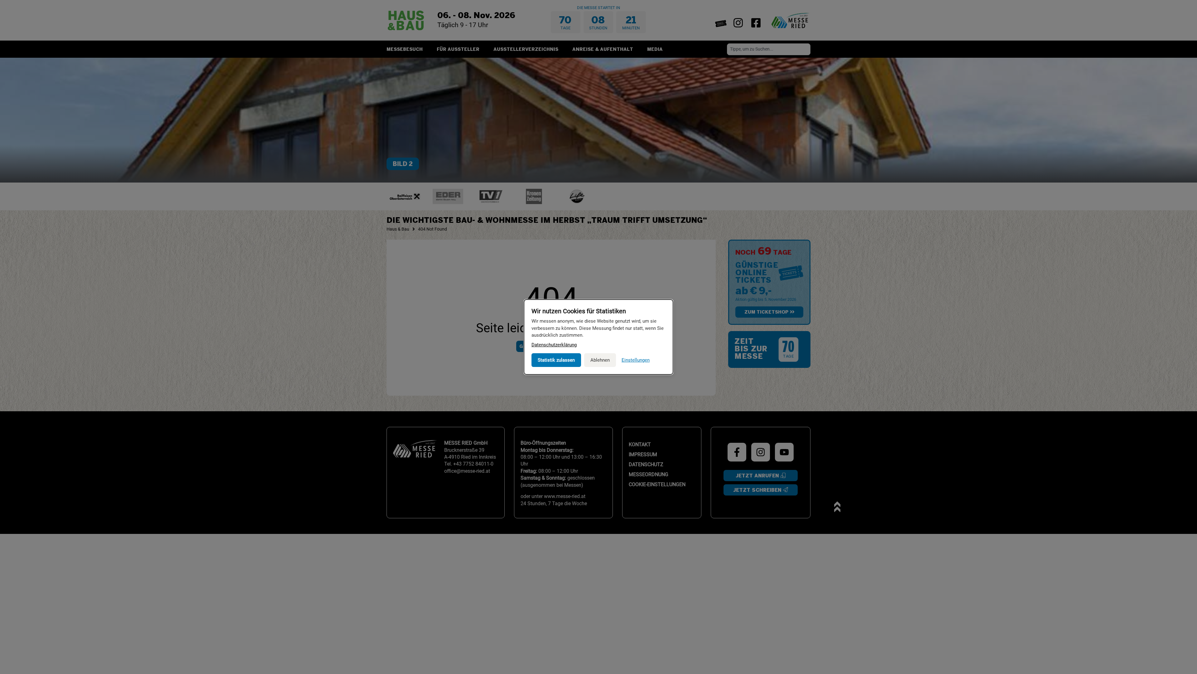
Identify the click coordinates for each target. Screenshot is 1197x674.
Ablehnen (600, 360)
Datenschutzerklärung (554, 345)
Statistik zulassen (556, 360)
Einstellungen (636, 360)
